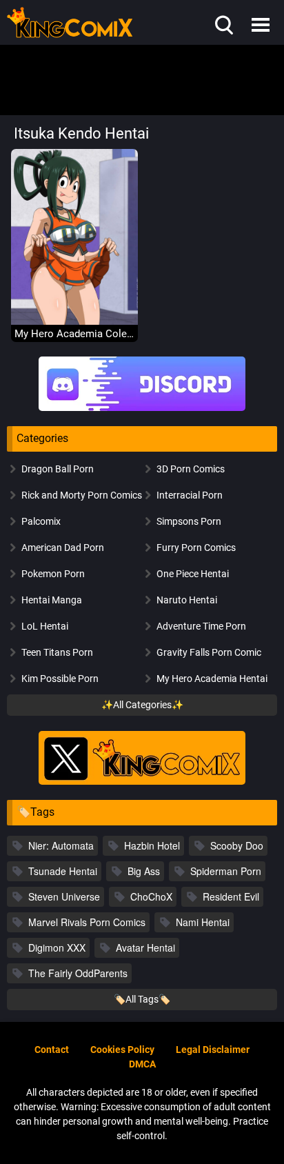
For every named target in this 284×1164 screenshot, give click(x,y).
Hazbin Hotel (152, 845)
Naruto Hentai (186, 599)
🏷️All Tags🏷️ (142, 999)
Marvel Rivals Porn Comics (86, 922)
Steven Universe (64, 896)
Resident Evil (231, 896)
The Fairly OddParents (78, 973)
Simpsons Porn (188, 521)
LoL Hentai (44, 626)
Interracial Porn (189, 495)
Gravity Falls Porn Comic (208, 652)
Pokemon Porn (53, 573)
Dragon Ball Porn (57, 468)
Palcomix (41, 521)
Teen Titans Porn (57, 652)
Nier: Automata (61, 845)
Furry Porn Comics (196, 547)
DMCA (142, 1064)
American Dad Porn (62, 547)
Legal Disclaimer (213, 1049)
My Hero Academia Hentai (211, 678)
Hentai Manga (51, 599)
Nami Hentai (203, 922)
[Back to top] (257, 1135)
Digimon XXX (56, 947)
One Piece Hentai (192, 573)
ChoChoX (151, 896)
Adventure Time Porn (201, 626)
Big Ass (144, 871)
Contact (51, 1049)
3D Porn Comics (190, 468)
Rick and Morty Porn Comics (81, 495)
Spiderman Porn (225, 871)
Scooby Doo (236, 845)
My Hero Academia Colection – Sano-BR (74, 334)
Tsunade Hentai (62, 871)
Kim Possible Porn (60, 678)
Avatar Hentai (145, 947)
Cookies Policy (122, 1049)
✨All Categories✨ (142, 704)
